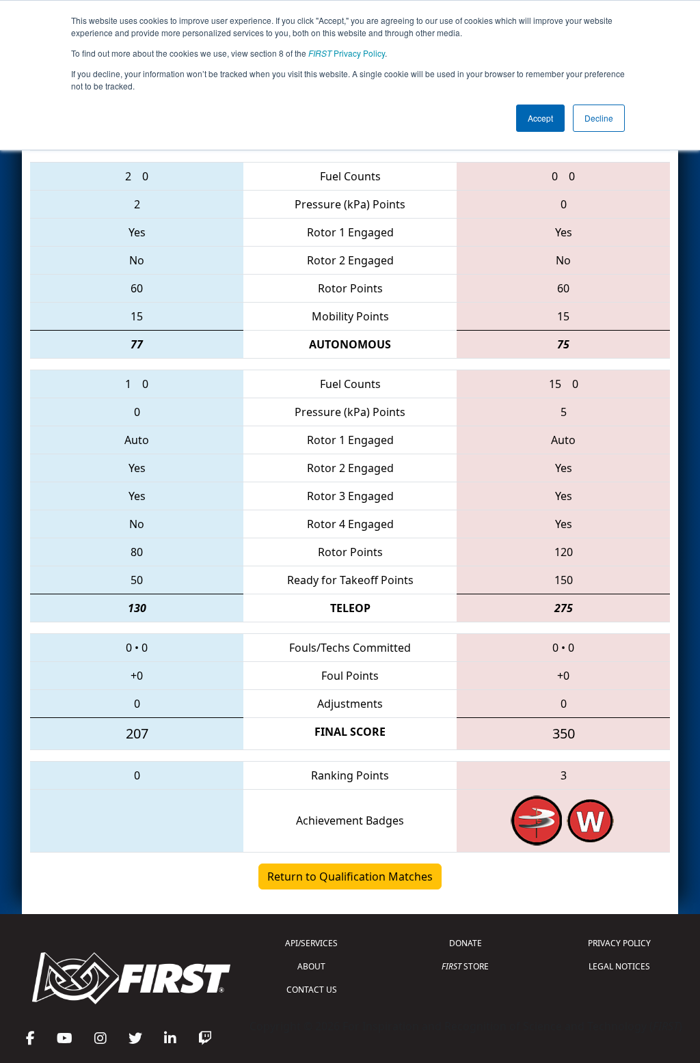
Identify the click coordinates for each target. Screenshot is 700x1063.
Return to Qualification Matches (350, 876)
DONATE (465, 943)
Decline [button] (598, 118)
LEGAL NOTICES (619, 966)
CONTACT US (311, 989)
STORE (465, 966)
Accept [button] (540, 118)
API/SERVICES (311, 943)
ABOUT (311, 966)
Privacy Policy (346, 53)
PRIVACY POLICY (619, 943)
